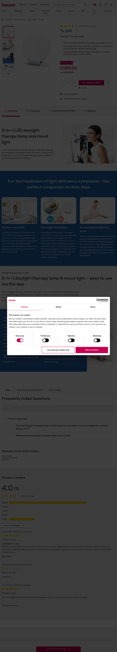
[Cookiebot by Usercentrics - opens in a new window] (98, 300)
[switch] (45, 340)
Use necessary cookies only (58, 350)
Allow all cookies (91, 350)
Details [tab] (58, 307)
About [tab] (92, 307)
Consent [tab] (24, 307)
